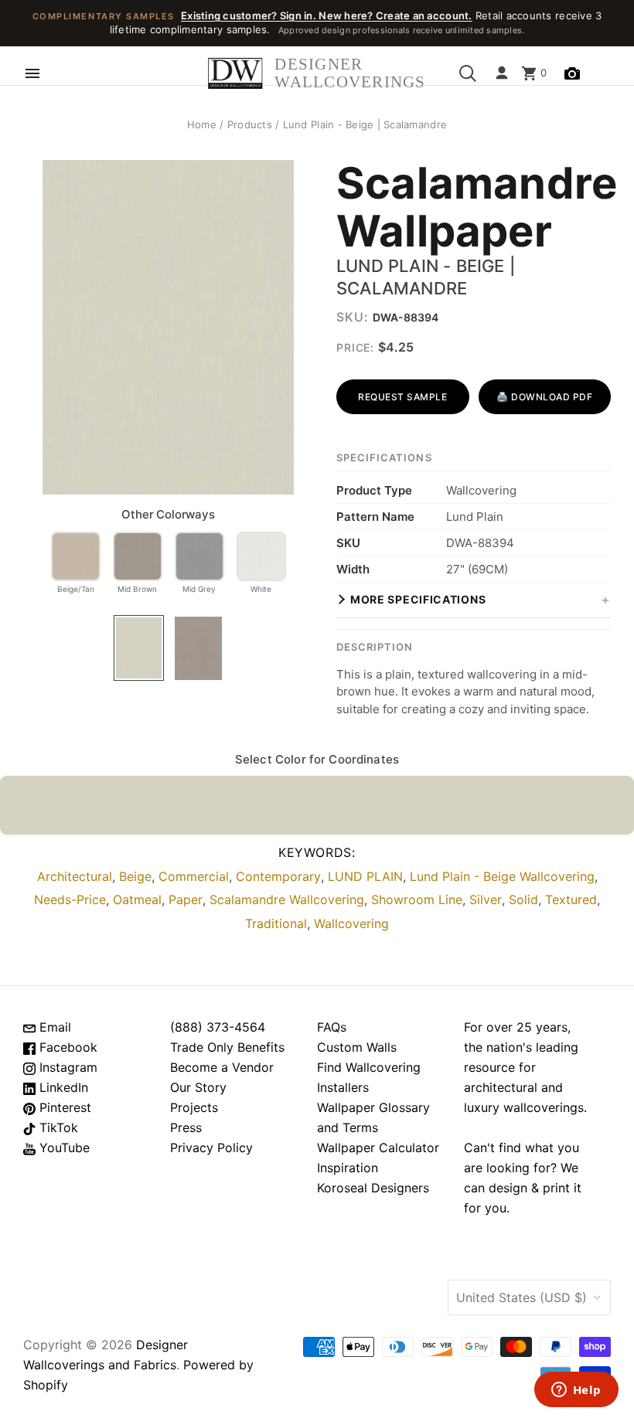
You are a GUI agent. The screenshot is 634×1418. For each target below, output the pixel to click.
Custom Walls (357, 1047)
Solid (523, 899)
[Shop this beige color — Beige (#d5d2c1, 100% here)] (317, 805)
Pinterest (63, 1107)
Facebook (66, 1047)
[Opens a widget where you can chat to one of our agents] (576, 1391)
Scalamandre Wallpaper (473, 207)
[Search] (467, 73)
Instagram (66, 1067)
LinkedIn (62, 1087)
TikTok (57, 1127)
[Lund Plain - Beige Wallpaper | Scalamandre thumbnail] (139, 648)
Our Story (198, 1087)
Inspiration (347, 1167)
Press (186, 1127)
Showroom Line (416, 899)
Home (201, 124)
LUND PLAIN (365, 876)
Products (249, 124)
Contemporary (278, 876)
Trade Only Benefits (227, 1047)
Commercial (193, 876)
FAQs (331, 1027)
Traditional (276, 923)
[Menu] (32, 73)
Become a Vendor (222, 1067)
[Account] (501, 73)
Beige (135, 876)
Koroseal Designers (373, 1187)
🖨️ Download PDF (544, 397)
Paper (186, 899)
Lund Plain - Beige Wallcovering (502, 876)
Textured (571, 899)
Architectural (74, 876)
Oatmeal (137, 899)
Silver (485, 899)
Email (53, 1027)
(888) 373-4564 (217, 1027)
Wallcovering (351, 923)
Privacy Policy (211, 1147)
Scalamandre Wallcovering (287, 899)
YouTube (63, 1147)
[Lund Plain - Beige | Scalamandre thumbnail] (198, 648)
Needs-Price (70, 899)
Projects (194, 1107)
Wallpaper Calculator (378, 1147)
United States (521, 1297)
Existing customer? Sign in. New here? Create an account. (326, 15)
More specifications (418, 599)
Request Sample (402, 397)
